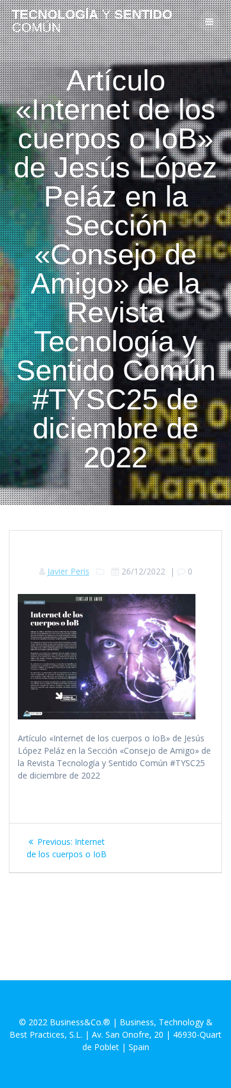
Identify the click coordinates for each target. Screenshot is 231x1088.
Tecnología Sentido (92, 21)
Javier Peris (68, 571)
